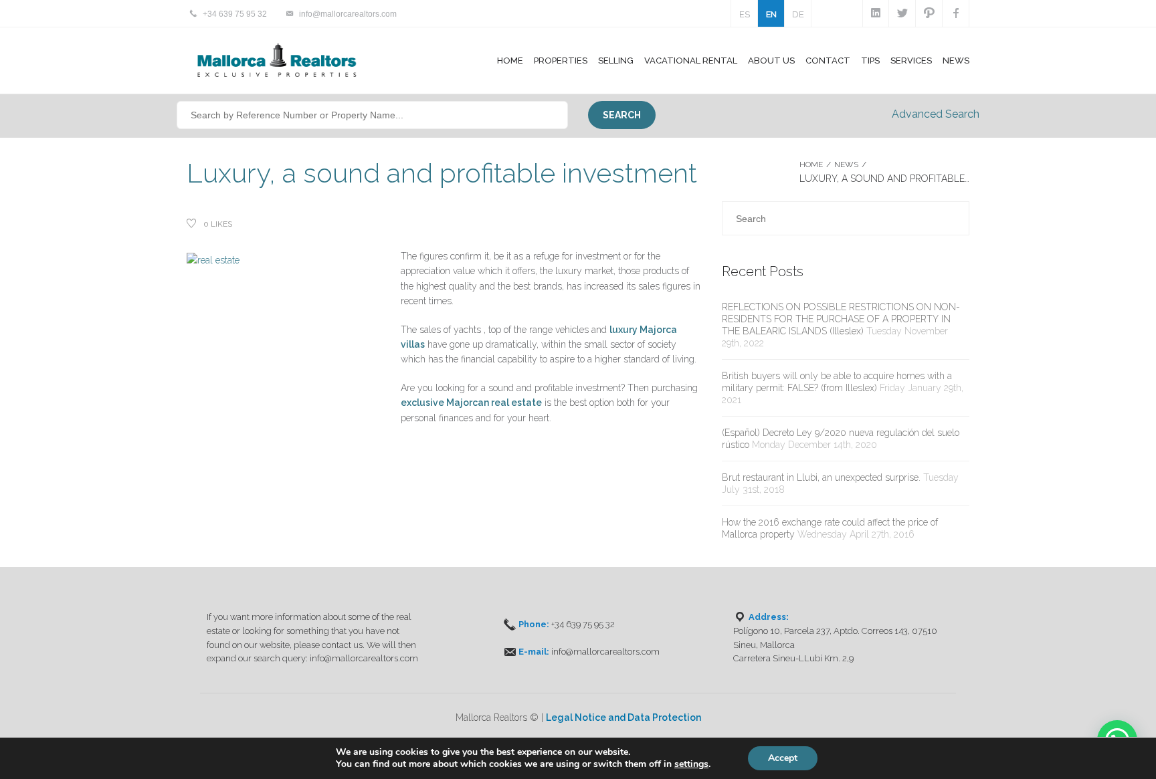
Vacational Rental (690, 60)
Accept (782, 758)
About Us (771, 60)
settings (691, 764)
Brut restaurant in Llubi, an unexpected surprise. (821, 477)
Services (911, 60)
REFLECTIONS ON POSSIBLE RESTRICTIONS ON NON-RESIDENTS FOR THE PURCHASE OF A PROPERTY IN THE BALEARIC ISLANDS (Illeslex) (841, 319)
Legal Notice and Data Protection (623, 717)
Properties (560, 60)
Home (510, 60)
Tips (870, 60)
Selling (616, 60)
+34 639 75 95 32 (235, 14)
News (956, 60)
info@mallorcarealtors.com (348, 14)
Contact (827, 60)
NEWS (846, 164)
